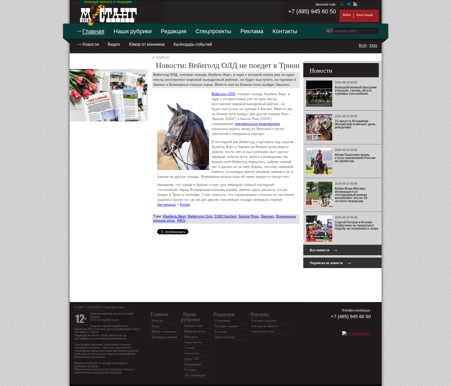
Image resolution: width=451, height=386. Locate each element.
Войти (347, 14)
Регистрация (364, 14)
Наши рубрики (133, 31)
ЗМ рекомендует (195, 375)
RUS (362, 45)
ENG (373, 45)
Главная (93, 31)
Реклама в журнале (264, 320)
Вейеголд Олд (200, 216)
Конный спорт (193, 326)
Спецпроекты (213, 31)
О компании (222, 320)
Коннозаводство (194, 331)
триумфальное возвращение (257, 123)
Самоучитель (192, 342)
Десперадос (166, 204)
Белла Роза (248, 216)
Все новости (324, 249)
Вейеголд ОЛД (223, 93)
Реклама (251, 31)
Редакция (173, 31)
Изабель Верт (174, 216)
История (189, 370)
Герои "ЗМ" (192, 359)
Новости (90, 44)
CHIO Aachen (225, 216)
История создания (226, 326)
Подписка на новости (331, 262)
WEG (181, 220)
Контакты (284, 31)
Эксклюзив (191, 353)
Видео (114, 44)
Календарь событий (193, 44)
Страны (189, 348)
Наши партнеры (225, 337)
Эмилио (267, 216)
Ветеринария (192, 364)
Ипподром (191, 337)
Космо (185, 204)
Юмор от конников (147, 44)
